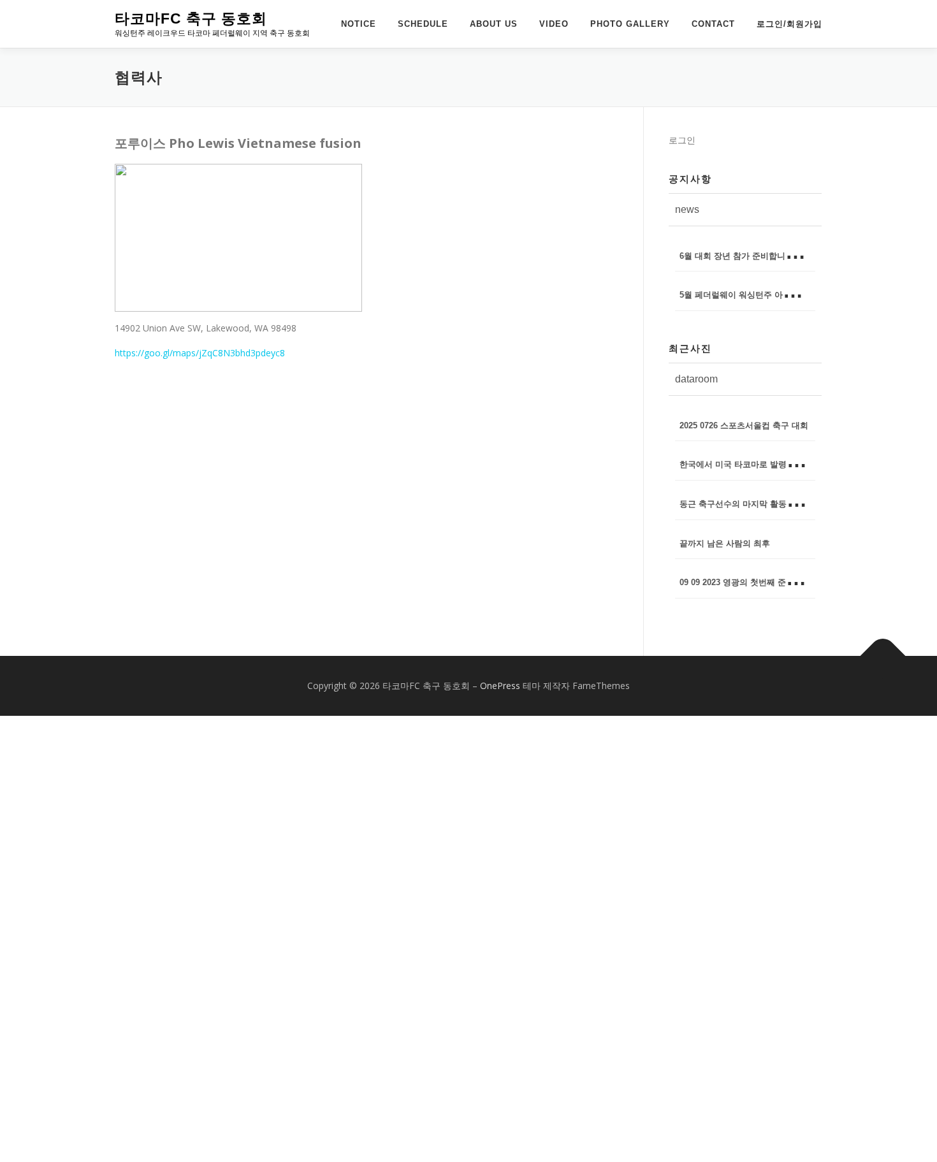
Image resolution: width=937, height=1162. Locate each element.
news (687, 209)
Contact (713, 24)
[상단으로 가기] (883, 656)
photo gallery (630, 24)
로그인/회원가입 (789, 24)
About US (494, 24)
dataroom (696, 379)
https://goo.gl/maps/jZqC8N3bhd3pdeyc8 (200, 353)
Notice (358, 24)
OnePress (500, 685)
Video (554, 24)
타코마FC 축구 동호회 (191, 18)
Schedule (423, 24)
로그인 (682, 140)
